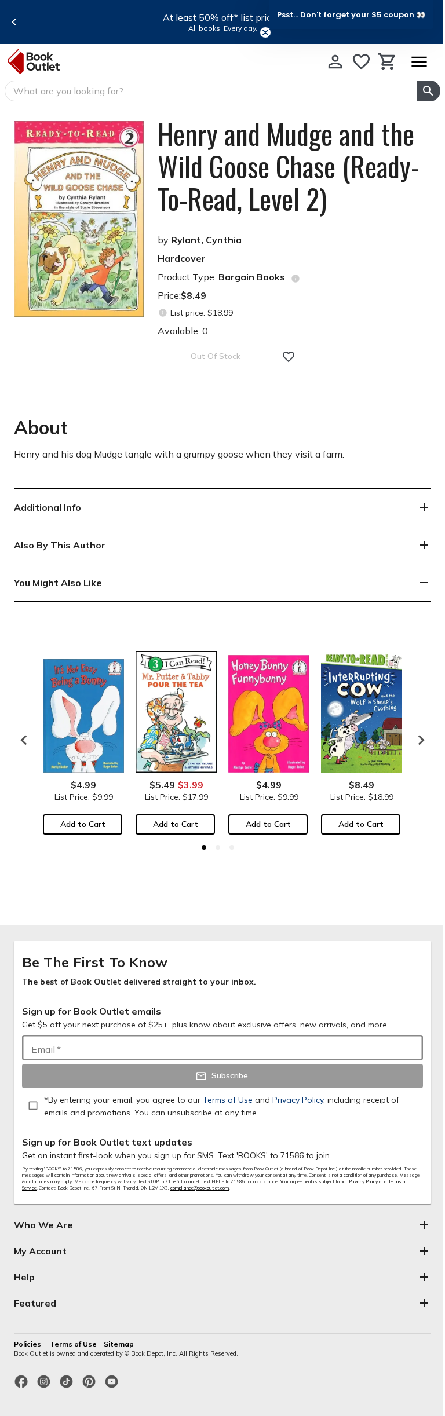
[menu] (418, 61)
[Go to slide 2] (218, 847)
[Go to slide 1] (204, 847)
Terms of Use (73, 1344)
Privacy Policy (363, 1181)
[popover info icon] (295, 278)
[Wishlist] (361, 62)
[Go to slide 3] (231, 847)
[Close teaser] (265, 32)
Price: (182, 295)
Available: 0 (183, 330)
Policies (28, 1344)
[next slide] (418, 740)
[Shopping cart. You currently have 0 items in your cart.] (387, 62)
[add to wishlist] (288, 357)
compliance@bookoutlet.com (199, 1188)
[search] (428, 91)
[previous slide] (14, 22)
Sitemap (119, 1344)
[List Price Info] (162, 313)
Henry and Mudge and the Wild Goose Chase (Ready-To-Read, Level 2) (289, 166)
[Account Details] (335, 62)
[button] (351, 14)
